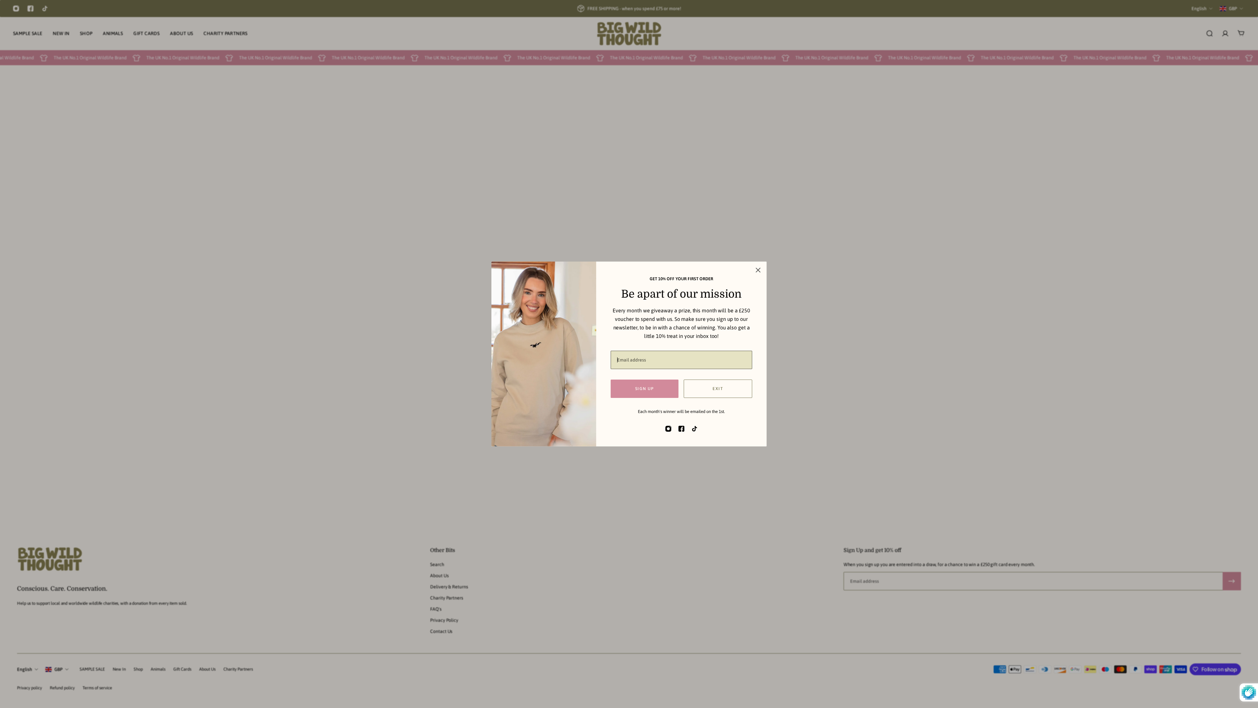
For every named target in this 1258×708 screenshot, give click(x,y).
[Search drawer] (1209, 33)
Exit (718, 388)
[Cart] (1241, 33)
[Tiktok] (45, 8)
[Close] (758, 270)
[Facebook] (30, 8)
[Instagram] (16, 8)
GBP (58, 669)
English (24, 669)
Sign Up (644, 388)
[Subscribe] (1232, 581)
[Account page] (1225, 33)
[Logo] (629, 33)
